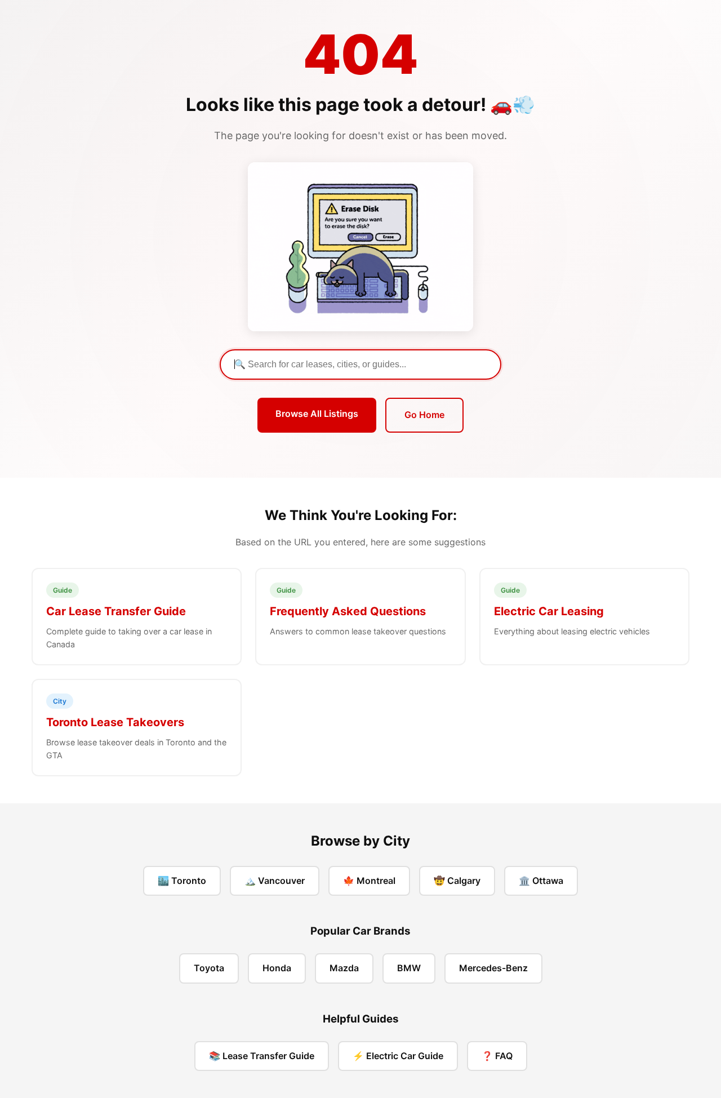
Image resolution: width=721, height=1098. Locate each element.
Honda (276, 967)
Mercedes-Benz (493, 967)
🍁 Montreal (369, 880)
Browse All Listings (316, 413)
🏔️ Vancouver (274, 880)
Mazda (344, 967)
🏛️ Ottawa (541, 880)
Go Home (424, 414)
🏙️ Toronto (182, 880)
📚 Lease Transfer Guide (261, 1055)
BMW (409, 967)
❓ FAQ (497, 1055)
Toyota (209, 967)
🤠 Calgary (457, 880)
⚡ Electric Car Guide (398, 1055)
